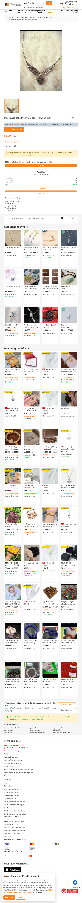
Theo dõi (42, 189)
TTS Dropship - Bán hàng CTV (14, 827)
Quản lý (20, 897)
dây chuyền (28, 7)
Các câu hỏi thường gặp (12, 751)
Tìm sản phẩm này (15, 129)
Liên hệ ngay (41, 166)
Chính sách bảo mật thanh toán (15, 801)
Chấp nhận (9, 897)
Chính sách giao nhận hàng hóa (15, 814)
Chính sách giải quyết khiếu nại (14, 811)
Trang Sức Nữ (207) (12, 201)
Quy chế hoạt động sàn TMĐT (14, 821)
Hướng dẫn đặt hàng (11, 757)
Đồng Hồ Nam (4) (11, 206)
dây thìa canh (38, 7)
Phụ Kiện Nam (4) (11, 208)
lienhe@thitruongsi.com (26, 769)
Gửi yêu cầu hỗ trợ (10, 754)
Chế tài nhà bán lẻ (10, 798)
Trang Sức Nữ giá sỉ (45, 17)
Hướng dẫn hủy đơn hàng (13, 760)
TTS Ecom (7, 837)
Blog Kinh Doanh (9, 783)
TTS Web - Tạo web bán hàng (14, 830)
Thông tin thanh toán (11, 792)
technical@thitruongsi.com (24, 772)
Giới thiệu (7, 780)
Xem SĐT (42, 193)
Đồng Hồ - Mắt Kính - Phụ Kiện (25, 17)
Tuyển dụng (8, 786)
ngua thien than (58, 728)
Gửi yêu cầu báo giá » (67, 705)
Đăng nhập (73, 1)
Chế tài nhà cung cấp (11, 795)
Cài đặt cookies (9, 808)
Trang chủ (9, 17)
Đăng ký (72, 4)
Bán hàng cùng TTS (71, 7)
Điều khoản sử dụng (11, 789)
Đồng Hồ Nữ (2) (10, 210)
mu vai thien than (34, 730)
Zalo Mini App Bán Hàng (12, 833)
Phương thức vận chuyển (12, 763)
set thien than (8, 730)
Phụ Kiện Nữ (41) (11, 203)
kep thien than (33, 728)
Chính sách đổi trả (10, 766)
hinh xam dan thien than (37, 732)
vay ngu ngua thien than (61, 732)
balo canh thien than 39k (12, 728)
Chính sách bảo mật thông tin (14, 805)
